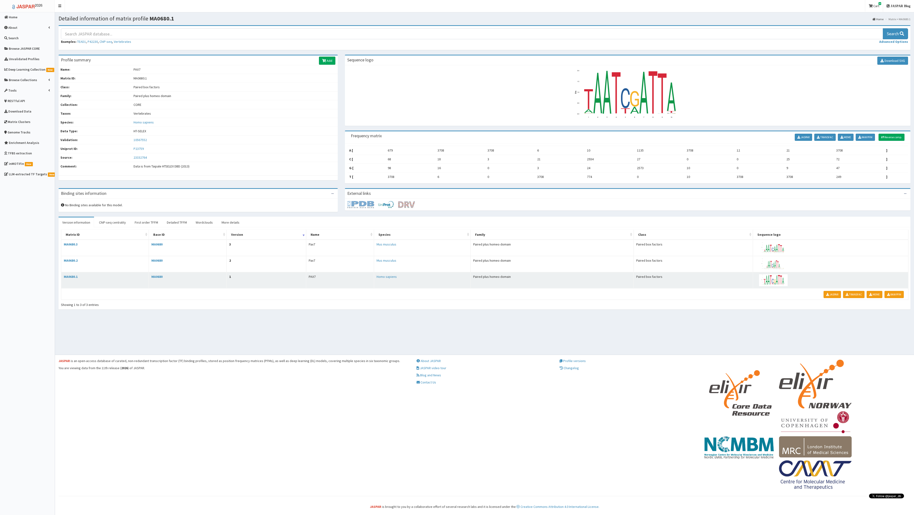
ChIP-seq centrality (112, 222)
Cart (876, 5)
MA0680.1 (71, 277)
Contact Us (428, 382)
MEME (847, 137)
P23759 (139, 149)
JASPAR (805, 137)
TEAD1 (81, 41)
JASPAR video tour (432, 368)
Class (642, 234)
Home (880, 19)
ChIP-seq (105, 41)
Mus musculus (386, 244)
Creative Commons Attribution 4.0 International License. (559, 507)
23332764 (140, 157)
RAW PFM (866, 137)
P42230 (93, 41)
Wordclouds (204, 222)
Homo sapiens (144, 122)
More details (230, 222)
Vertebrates (122, 41)
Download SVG (894, 61)
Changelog (571, 368)
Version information (76, 222)
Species (384, 234)
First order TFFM (146, 222)
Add (329, 61)
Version (237, 234)
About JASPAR (430, 361)
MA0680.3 (71, 244)
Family (480, 234)
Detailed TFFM (177, 222)
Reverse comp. (893, 137)
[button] (60, 6)
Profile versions (574, 361)
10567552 (140, 140)
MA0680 (157, 244)
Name (315, 234)
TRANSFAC (826, 137)
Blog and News (430, 375)
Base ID (159, 234)
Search (893, 33)
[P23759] (362, 204)
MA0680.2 (71, 260)
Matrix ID (73, 234)
